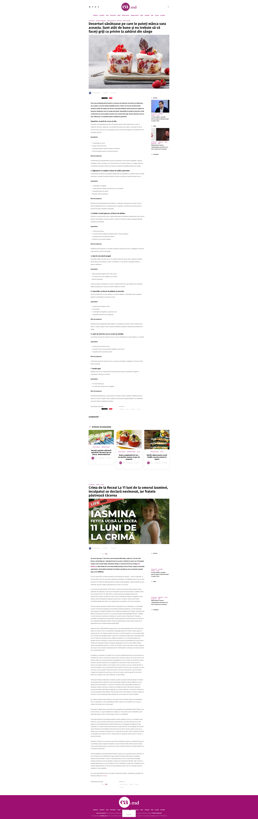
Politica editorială (157, 813)
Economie (160, 113)
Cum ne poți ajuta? (101, 813)
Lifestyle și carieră (135, 15)
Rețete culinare (126, 20)
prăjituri (133, 409)
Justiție (97, 484)
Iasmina (131, 784)
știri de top (153, 143)
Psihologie (147, 15)
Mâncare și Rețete (111, 20)
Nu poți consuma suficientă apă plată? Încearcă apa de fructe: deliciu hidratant (101, 452)
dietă (127, 409)
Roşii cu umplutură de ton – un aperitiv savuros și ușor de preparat (129, 457)
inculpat (137, 784)
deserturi (122, 409)
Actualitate (101, 15)
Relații (118, 15)
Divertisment (113, 15)
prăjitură (119, 20)
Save (109, 463)
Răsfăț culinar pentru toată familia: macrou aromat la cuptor (157, 457)
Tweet (102, 553)
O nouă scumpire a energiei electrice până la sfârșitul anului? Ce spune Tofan (160, 119)
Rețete (141, 15)
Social (107, 15)
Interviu (153, 115)
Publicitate (95, 15)
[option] (101, 448)
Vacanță (157, 15)
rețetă (138, 409)
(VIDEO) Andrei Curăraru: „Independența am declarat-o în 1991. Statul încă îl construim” (159, 147)
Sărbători (160, 142)
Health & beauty (125, 15)
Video (152, 15)
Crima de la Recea (123, 784)
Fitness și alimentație (101, 20)
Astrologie (162, 15)
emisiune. (105, 776)
